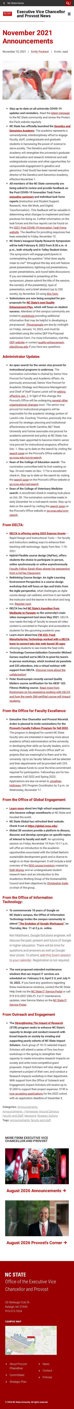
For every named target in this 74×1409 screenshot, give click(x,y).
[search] (68, 3)
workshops (28, 315)
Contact (47, 1370)
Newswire (30, 1115)
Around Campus (49, 1111)
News (46, 1364)
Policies (47, 1377)
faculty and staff (41, 1120)
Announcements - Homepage (20, 1111)
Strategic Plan (18, 1381)
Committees (17, 1375)
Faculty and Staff (13, 1115)
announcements (20, 1120)
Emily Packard (40, 51)
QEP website (17, 342)
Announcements (27, 1107)
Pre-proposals (35, 324)
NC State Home (15, 3)
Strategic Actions (47, 1115)
